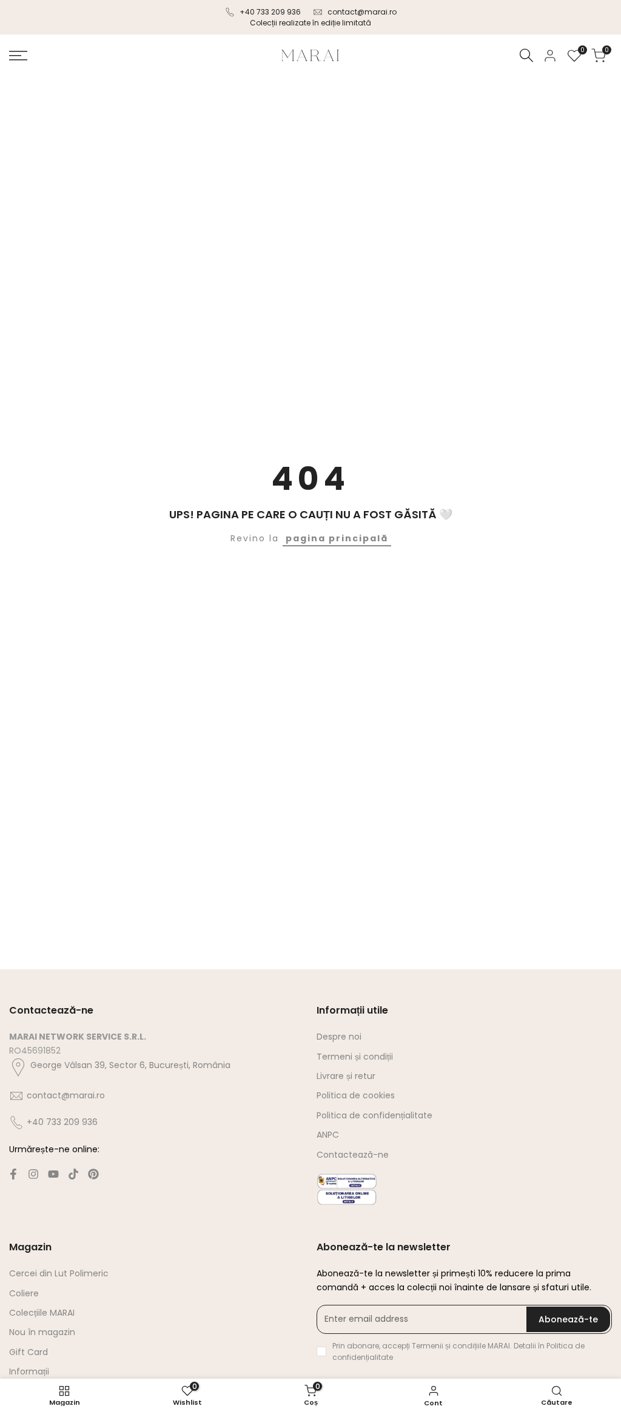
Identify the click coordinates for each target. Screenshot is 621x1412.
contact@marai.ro (362, 12)
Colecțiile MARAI (42, 1313)
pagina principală (337, 538)
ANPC (328, 1135)
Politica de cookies (356, 1095)
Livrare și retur (346, 1076)
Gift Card (28, 1352)
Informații (29, 1371)
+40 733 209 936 (270, 12)
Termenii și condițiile (450, 1346)
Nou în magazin (42, 1332)
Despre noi (339, 1037)
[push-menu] (18, 56)
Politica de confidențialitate (374, 1115)
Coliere (24, 1293)
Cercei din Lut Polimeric (59, 1273)
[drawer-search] (526, 55)
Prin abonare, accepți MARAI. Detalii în (458, 1351)
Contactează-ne (353, 1155)
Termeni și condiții (355, 1057)
